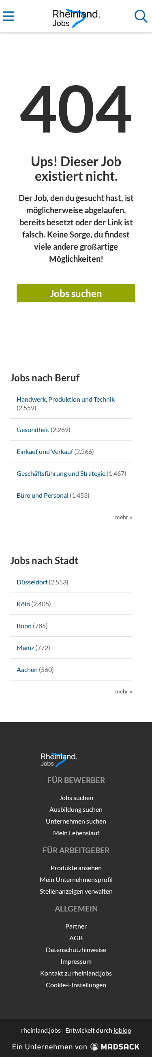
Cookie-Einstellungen (76, 985)
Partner (76, 926)
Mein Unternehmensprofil (76, 879)
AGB (76, 937)
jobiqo (122, 1030)
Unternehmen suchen (76, 821)
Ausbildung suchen (76, 809)
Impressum (76, 961)
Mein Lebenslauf (76, 833)
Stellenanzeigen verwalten (76, 891)
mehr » (123, 517)
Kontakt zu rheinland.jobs (76, 973)
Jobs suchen (76, 293)
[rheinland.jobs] (76, 16)
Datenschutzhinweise (76, 949)
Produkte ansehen (76, 867)
